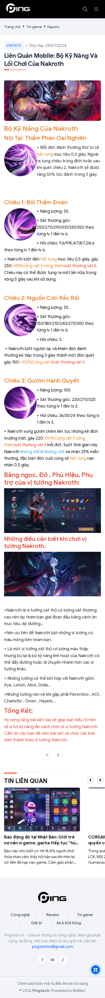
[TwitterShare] (47, 755)
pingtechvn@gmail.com (52, 946)
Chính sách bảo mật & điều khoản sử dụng (52, 983)
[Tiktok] (63, 960)
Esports (53, 27)
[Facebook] (42, 960)
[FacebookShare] (58, 755)
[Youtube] (52, 960)
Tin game (34, 27)
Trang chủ (12, 27)
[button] (96, 9)
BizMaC (79, 990)
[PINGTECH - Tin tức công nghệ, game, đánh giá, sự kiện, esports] (18, 8)
